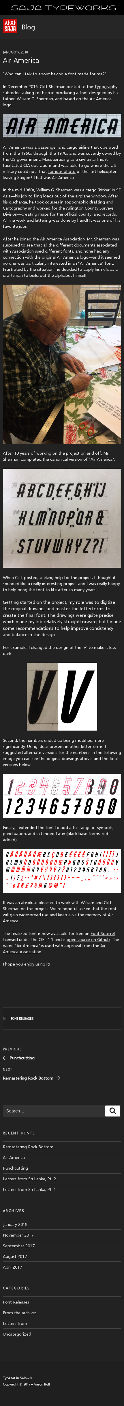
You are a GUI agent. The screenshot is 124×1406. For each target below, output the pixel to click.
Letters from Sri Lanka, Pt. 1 (29, 1189)
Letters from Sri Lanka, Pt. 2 (29, 1178)
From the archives (20, 1312)
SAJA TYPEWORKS (64, 7)
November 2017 (18, 1234)
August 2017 (15, 1256)
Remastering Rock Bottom (28, 1146)
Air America (14, 1157)
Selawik (26, 1378)
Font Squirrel (103, 933)
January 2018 (15, 1224)
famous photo (62, 171)
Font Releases (22, 1018)
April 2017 (12, 1266)
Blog (28, 27)
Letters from (15, 1323)
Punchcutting (15, 1167)
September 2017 (19, 1245)
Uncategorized (17, 1333)
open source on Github (88, 939)
